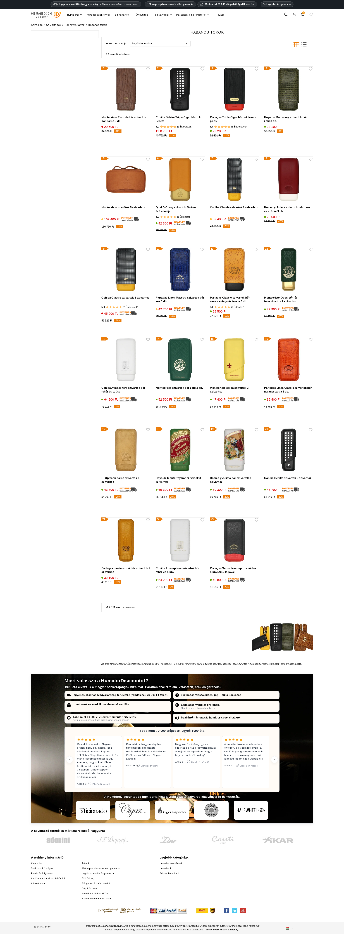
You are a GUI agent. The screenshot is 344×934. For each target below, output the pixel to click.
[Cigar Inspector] (172, 810)
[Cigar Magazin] (211, 810)
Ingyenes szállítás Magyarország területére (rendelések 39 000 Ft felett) (120, 694)
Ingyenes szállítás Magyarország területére (98, 4)
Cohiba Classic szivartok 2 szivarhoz (234, 207)
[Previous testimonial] (69, 759)
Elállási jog (88, 878)
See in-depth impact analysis (221, 929)
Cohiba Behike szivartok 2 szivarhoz (288, 477)
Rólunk (85, 863)
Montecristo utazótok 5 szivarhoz (123, 207)
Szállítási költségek (42, 868)
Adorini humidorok (170, 873)
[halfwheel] (251, 810)
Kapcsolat (36, 863)
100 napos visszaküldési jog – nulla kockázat (211, 694)
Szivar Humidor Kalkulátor (96, 898)
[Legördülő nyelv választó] (289, 928)
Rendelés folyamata (42, 873)
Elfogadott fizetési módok (96, 883)
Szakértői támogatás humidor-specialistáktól (211, 717)
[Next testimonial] (274, 759)
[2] (164, 127)
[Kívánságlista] (310, 15)
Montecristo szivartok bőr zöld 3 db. (179, 387)
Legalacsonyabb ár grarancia (200, 704)
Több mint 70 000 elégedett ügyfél (229, 4)
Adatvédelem (38, 883)
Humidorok (166, 868)
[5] (174, 127)
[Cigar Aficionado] (93, 810)
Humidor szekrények (171, 863)
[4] (171, 127)
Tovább (220, 14)
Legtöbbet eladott (142, 43)
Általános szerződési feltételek (48, 878)
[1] (161, 127)
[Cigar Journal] (132, 810)
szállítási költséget (223, 664)
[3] (168, 127)
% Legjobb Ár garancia (277, 4)
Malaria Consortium (111, 926)
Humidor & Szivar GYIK (95, 893)
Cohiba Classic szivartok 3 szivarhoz (125, 297)
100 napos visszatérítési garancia (101, 868)
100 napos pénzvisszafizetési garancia (170, 4)
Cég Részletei (89, 888)
